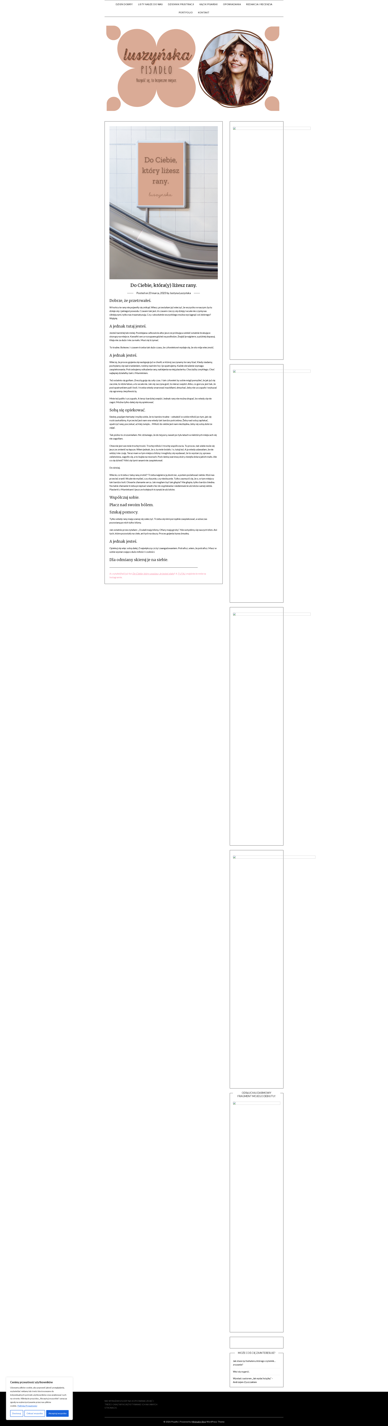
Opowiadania (232, 4)
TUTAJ (182, 573)
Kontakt (203, 12)
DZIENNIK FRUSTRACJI (181, 4)
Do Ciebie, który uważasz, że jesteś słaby (153, 573)
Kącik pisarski (208, 4)
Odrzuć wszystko (35, 1413)
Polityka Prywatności (27, 1405)
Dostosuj (16, 1413)
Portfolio (186, 12)
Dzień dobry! (124, 4)
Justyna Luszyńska (180, 293)
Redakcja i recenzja (259, 4)
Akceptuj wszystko (57, 1413)
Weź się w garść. (241, 1371)
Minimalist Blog (199, 1421)
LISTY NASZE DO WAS (150, 4)
